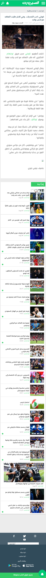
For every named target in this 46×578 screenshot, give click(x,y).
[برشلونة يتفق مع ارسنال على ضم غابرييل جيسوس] (37, 416)
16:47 (21, 380)
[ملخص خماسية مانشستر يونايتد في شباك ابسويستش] (37, 390)
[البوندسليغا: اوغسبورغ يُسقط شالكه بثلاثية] (37, 286)
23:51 (21, 393)
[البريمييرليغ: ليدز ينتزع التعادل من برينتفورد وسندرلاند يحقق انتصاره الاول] (37, 455)
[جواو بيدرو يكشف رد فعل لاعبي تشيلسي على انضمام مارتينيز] (37, 507)
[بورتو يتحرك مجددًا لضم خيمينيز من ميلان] (37, 299)
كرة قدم (41, 11)
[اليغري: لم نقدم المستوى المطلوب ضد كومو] (37, 273)
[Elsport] (30, 3)
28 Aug (21, 197)
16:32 (21, 432)
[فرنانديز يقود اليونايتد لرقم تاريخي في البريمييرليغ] (37, 260)
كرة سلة (23, 552)
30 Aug (21, 210)
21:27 (21, 510)
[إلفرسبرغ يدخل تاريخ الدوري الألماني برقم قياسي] (37, 351)
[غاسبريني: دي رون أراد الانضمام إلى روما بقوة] (37, 377)
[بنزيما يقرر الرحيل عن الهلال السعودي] (37, 312)
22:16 (21, 275)
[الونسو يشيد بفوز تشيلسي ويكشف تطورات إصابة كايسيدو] (37, 364)
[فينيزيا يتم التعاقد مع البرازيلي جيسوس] (37, 325)
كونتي (27, 54)
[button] (2, 3)
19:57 (21, 313)
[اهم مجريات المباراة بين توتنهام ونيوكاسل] (24, 472)
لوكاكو (34, 119)
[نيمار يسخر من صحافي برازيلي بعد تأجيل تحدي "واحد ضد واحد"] (37, 194)
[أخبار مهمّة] (3, 251)
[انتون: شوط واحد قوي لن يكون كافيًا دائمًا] (37, 207)
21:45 (21, 367)
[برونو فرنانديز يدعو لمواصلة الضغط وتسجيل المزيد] (37, 338)
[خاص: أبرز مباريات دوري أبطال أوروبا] (37, 234)
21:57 (21, 249)
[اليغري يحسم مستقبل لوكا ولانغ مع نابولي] (37, 494)
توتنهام (10, 54)
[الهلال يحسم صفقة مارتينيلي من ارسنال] (37, 429)
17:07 (21, 354)
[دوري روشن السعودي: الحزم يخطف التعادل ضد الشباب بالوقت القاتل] (37, 247)
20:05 (21, 445)
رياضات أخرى (22, 561)
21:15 (21, 262)
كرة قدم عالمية (31, 11)
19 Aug (21, 222)
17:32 (21, 328)
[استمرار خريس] (37, 403)
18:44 (21, 419)
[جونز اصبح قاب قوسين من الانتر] (37, 221)
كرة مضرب (22, 556)
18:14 (21, 497)
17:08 (21, 302)
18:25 (21, 404)
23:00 (21, 341)
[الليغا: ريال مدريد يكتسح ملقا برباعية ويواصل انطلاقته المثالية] (37, 442)
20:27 (21, 288)
